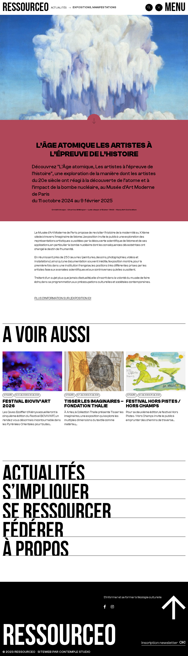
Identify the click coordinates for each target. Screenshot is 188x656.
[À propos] (94, 546)
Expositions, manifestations (94, 7)
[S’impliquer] (94, 489)
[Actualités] (94, 470)
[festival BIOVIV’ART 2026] (32, 389)
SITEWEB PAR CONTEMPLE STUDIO (64, 651)
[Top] (174, 607)
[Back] (159, 7)
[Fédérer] (94, 527)
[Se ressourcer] (94, 508)
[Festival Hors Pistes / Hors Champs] (156, 389)
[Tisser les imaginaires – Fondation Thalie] (94, 389)
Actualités (58, 7)
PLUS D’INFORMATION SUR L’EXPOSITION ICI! (62, 298)
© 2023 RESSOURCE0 (19, 651)
